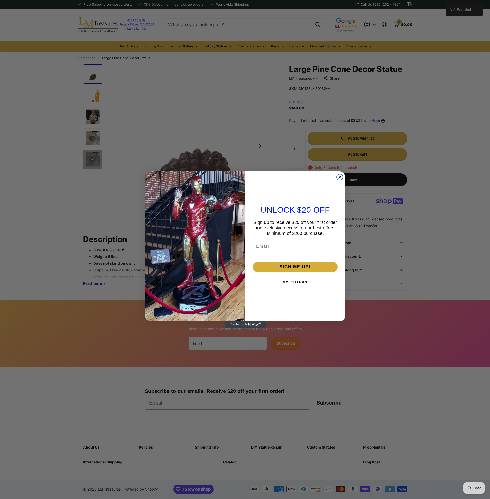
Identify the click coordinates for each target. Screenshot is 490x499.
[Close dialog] (340, 177)
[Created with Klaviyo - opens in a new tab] (245, 324)
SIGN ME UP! (295, 267)
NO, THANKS (295, 282)
